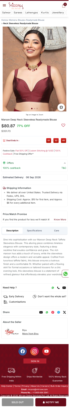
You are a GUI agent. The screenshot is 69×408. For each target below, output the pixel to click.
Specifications (34, 230)
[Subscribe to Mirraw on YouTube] (46, 351)
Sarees (18, 12)
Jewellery (58, 12)
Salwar (6, 12)
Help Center (6, 386)
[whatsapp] (47, 312)
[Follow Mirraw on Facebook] (22, 351)
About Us (35, 386)
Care (56, 230)
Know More (60, 219)
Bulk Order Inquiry (59, 386)
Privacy (25, 386)
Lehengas (31, 12)
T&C (63, 167)
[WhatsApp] (52, 287)
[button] (31, 108)
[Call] (58, 287)
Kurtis (45, 12)
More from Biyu (30, 333)
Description (12, 230)
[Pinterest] (52, 312)
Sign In (34, 361)
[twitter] (64, 312)
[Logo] (16, 6)
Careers (45, 386)
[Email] (64, 287)
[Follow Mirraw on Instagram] (34, 351)
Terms (17, 386)
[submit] (63, 125)
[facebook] (58, 312)
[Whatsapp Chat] (65, 274)
